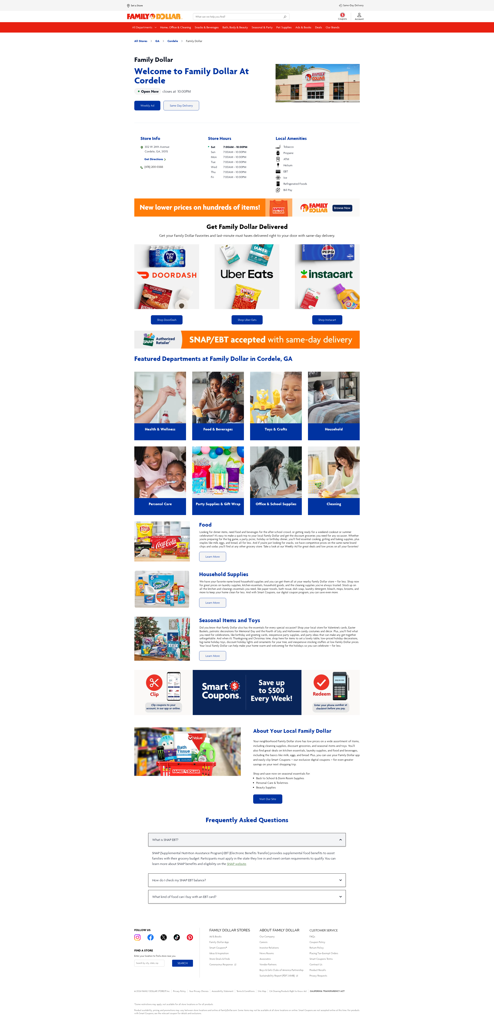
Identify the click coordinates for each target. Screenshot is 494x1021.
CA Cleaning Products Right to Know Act (288, 991)
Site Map (262, 991)
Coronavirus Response (221, 964)
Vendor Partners (268, 964)
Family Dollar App (219, 942)
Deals (318, 27)
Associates (265, 958)
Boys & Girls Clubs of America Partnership (281, 970)
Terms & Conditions (246, 991)
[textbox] (306, 764)
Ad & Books (215, 936)
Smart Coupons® (218, 947)
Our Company (267, 936)
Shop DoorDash (166, 320)
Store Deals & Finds (219, 958)
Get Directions (153, 159)
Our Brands (332, 27)
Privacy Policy (179, 991)
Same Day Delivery (181, 105)
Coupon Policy (317, 942)
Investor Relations (269, 947)
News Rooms (267, 953)
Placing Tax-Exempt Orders (324, 953)
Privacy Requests (318, 975)
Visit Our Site (267, 799)
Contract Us (316, 964)
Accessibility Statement (222, 991)
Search (182, 963)
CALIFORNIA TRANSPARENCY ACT (327, 991)
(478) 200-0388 (154, 167)
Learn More (213, 556)
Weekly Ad (147, 105)
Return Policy (317, 947)
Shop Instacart (327, 320)
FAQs (312, 936)
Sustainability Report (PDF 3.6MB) (277, 975)
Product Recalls (318, 970)
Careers (263, 942)
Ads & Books (303, 27)
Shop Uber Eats (247, 320)
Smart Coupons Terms (321, 958)
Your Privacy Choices (198, 991)
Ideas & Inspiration (219, 953)
